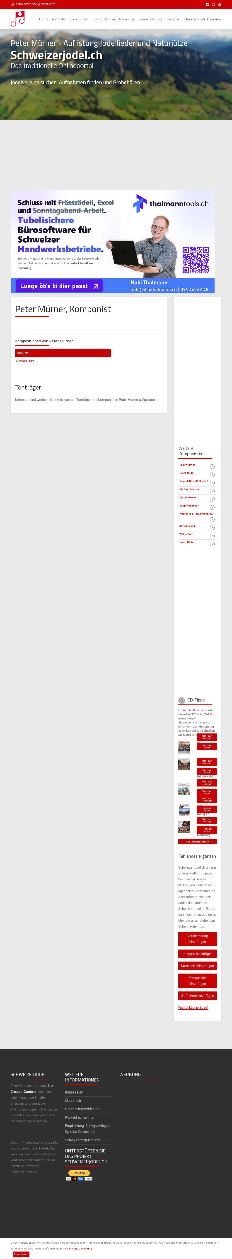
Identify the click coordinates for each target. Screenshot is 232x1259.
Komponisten (79, 19)
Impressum (74, 1092)
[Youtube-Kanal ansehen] (218, 4)
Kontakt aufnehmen (80, 1117)
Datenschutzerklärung (78, 1248)
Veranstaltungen (150, 19)
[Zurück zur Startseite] (18, 17)
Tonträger (172, 19)
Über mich (73, 1100)
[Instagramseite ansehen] (213, 4)
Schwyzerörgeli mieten (83, 1140)
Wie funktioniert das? (193, 1007)
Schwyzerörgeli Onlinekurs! (202, 19)
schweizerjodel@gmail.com (36, 4)
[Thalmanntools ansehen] (113, 239)
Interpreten (58, 19)
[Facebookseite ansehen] (207, 4)
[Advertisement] (116, 155)
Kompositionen (104, 19)
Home (43, 19)
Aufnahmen (126, 19)
